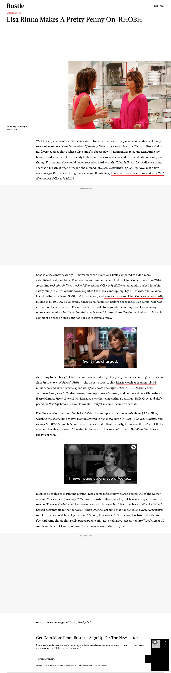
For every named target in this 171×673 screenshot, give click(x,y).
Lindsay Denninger (18, 126)
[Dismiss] (165, 642)
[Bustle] (15, 6)
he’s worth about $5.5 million (138, 413)
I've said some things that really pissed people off (68, 520)
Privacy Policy (101, 665)
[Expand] (154, 642)
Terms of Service (85, 665)
